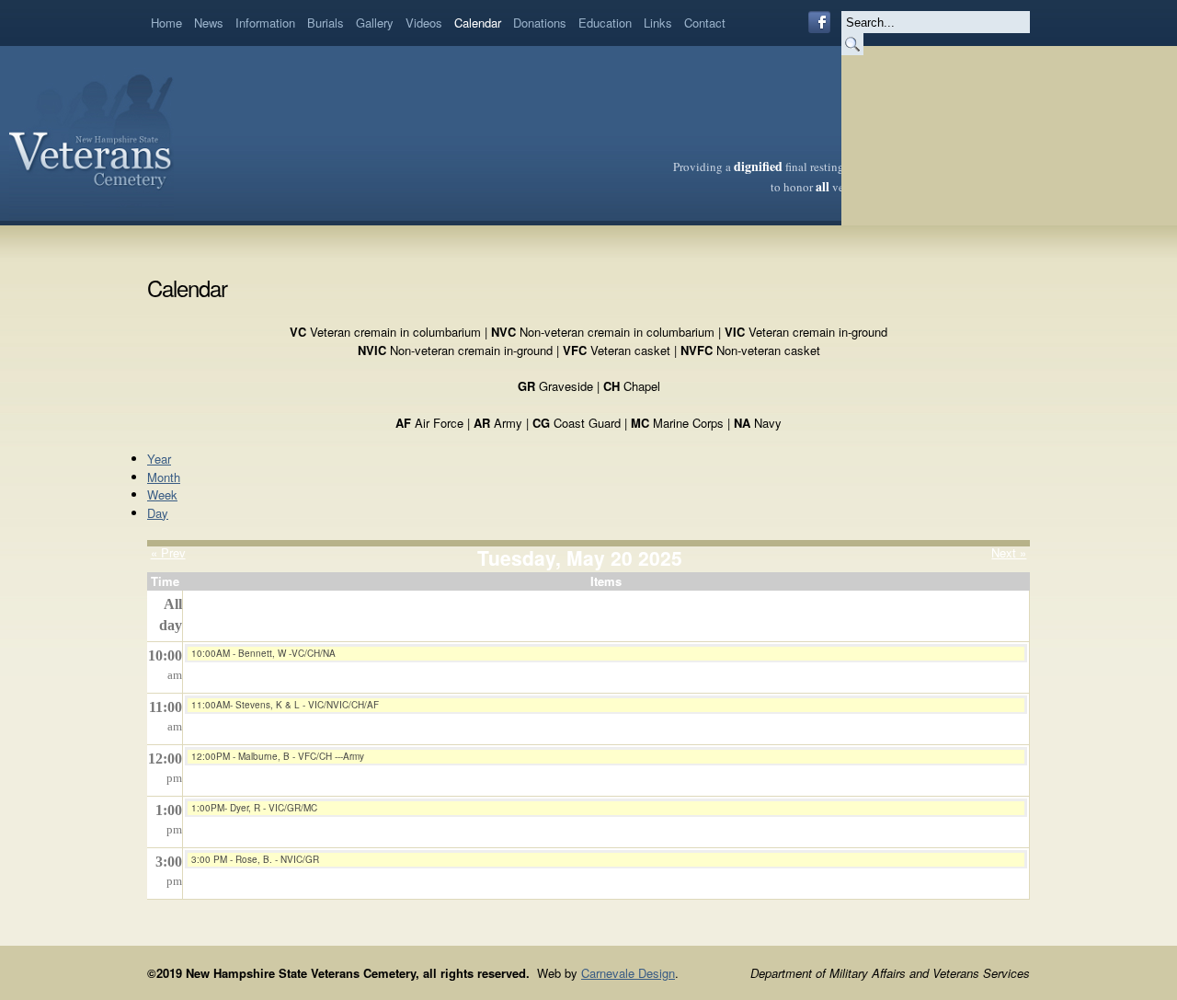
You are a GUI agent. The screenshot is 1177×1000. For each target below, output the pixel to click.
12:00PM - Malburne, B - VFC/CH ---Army (277, 756)
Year (159, 458)
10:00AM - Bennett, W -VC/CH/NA (263, 653)
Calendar (477, 22)
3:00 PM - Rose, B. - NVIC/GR (255, 859)
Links (658, 22)
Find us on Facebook (819, 22)
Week (162, 494)
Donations (539, 22)
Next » (1008, 552)
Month (163, 477)
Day (157, 513)
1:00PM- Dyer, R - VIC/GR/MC (254, 807)
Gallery (375, 22)
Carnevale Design (628, 973)
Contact (705, 22)
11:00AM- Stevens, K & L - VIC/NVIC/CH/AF (285, 704)
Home (166, 22)
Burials (325, 22)
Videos (424, 22)
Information (265, 22)
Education (605, 22)
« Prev (168, 552)
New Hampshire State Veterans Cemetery (91, 133)
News (208, 22)
